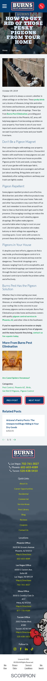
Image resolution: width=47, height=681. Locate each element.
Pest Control (8, 387)
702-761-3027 (30, 463)
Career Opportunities (23, 489)
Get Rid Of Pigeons (10, 391)
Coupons (23, 525)
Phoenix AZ (20, 387)
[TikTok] (32, 649)
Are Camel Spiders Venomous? (16, 378)
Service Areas (24, 504)
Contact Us (23, 530)
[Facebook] (20, 649)
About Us (24, 483)
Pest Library (23, 509)
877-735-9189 (23, 610)
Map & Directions (23, 554)
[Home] (22, 6)
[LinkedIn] (26, 649)
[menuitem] (5, 667)
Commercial (23, 499)
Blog (23, 514)
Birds (28, 387)
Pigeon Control (27, 391)
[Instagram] (15, 649)
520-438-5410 (29, 470)
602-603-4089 (29, 467)
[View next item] (14, 439)
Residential (23, 494)
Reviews (23, 520)
